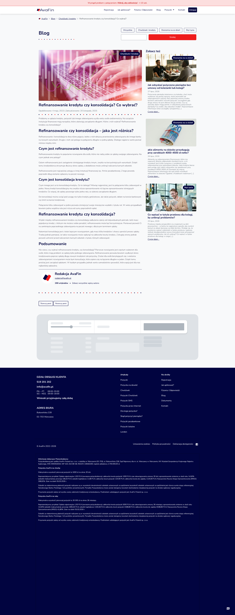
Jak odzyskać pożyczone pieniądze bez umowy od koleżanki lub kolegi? (169, 86)
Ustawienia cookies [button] (141, 444)
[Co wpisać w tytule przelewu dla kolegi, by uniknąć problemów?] (171, 197)
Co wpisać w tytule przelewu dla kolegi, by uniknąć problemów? (170, 216)
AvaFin (44, 19)
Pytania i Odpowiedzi (143, 10)
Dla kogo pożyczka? (128, 411)
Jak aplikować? (124, 10)
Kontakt (181, 10)
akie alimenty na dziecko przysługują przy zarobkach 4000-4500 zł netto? (168, 151)
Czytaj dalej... (153, 112)
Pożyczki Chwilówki (129, 395)
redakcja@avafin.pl (63, 278)
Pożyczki (168, 10)
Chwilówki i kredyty (67, 19)
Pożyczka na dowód (128, 385)
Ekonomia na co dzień (170, 30)
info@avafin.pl (45, 386)
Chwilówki (125, 390)
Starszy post (45, 303)
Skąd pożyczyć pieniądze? (131, 416)
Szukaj (173, 37)
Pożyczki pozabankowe (130, 421)
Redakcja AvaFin (68, 274)
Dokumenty (166, 401)
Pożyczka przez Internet (130, 406)
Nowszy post (61, 303)
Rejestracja (109, 10)
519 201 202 (44, 382)
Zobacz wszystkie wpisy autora (85, 283)
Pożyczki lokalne (127, 427)
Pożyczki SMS (126, 401)
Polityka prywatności (161, 444)
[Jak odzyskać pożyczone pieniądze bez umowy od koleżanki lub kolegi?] (171, 68)
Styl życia (190, 30)
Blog (158, 10)
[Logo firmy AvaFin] (45, 10)
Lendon (123, 432)
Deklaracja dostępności (183, 444)
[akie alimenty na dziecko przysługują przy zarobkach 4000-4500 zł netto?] (171, 132)
